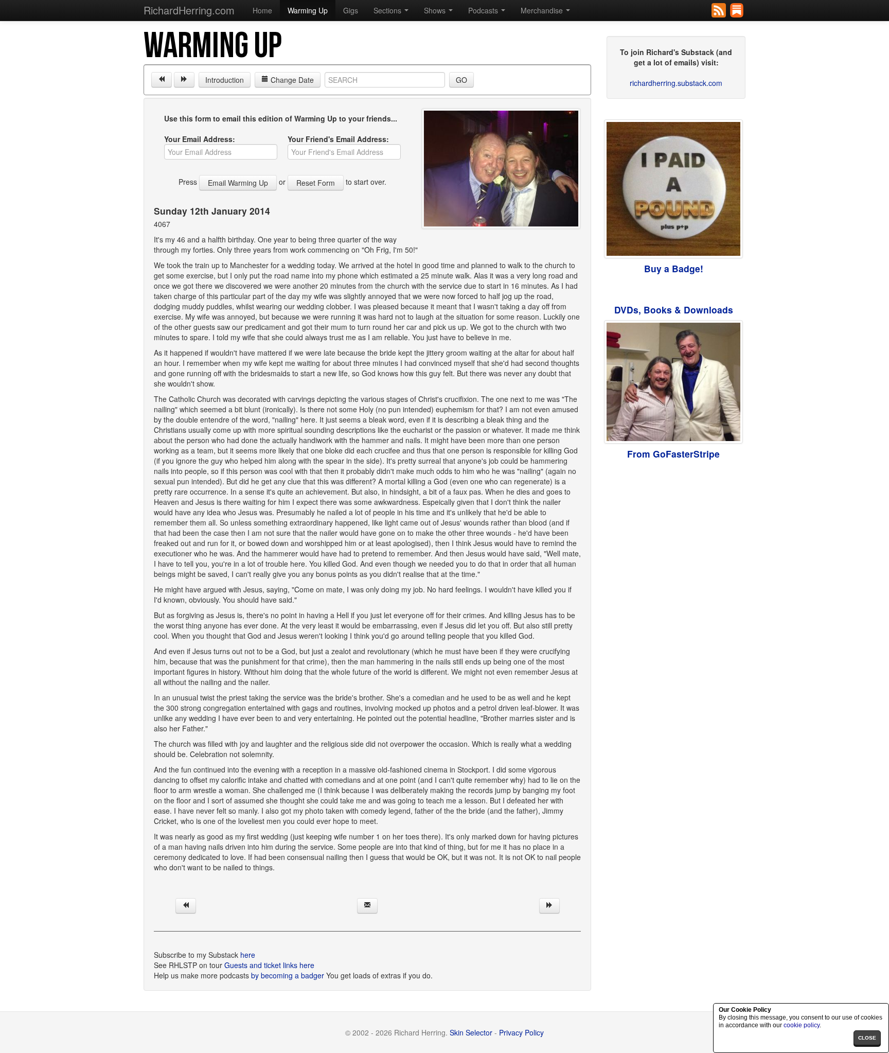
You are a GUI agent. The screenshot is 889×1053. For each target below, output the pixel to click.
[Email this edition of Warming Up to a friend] (367, 906)
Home (262, 10)
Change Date (291, 80)
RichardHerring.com (189, 10)
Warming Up (308, 10)
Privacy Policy (521, 1032)
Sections (388, 10)
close (867, 1038)
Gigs (350, 10)
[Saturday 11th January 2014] (161, 79)
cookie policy (802, 1025)
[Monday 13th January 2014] (184, 79)
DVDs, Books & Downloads (673, 309)
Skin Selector (471, 1032)
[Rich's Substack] (737, 9)
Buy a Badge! (673, 268)
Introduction (224, 80)
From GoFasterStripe (673, 453)
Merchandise (543, 10)
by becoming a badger (287, 975)
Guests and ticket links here (269, 965)
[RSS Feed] (719, 9)
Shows (436, 10)
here (247, 955)
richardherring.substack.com (676, 83)
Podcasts (484, 10)
